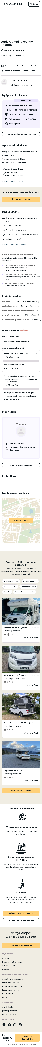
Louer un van (7, 993)
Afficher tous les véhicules (21, 913)
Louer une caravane (11, 990)
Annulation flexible (28, 586)
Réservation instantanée (24, 592)
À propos (6, 958)
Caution (6, 301)
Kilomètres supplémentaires (15, 319)
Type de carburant (10, 159)
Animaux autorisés (11, 581)
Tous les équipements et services (21, 134)
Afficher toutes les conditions (15, 244)
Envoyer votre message (21, 465)
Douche (7, 592)
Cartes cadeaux (9, 965)
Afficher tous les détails (12, 181)
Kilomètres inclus (10, 315)
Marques (6, 997)
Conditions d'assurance (12, 979)
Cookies (5, 969)
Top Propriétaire (10, 586)
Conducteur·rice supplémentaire (18, 310)
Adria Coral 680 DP (28, 151)
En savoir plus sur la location (21, 920)
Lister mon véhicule (10, 982)
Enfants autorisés (30, 581)
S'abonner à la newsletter (21, 945)
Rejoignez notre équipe (12, 962)
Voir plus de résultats (21, 791)
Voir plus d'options (22, 199)
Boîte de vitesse (9, 162)
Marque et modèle (10, 151)
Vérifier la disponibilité (27, 1037)
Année (5, 155)
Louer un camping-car (12, 986)
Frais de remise (9, 306)
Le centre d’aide (9, 1014)
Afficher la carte (21, 520)
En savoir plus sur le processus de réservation (21, 1044)
